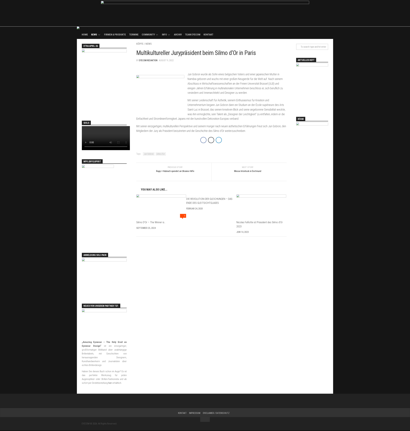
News (94, 34)
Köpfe (139, 43)
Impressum (194, 413)
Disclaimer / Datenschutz (216, 413)
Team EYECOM (192, 34)
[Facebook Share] (203, 140)
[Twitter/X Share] (211, 140)
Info (164, 34)
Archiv (178, 34)
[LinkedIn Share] (219, 140)
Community (148, 34)
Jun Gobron (149, 154)
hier (110, 382)
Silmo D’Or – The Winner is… (151, 222)
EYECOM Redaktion (148, 60)
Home (85, 34)
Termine (134, 34)
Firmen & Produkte (115, 34)
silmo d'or (161, 154)
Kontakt (208, 34)
